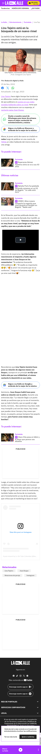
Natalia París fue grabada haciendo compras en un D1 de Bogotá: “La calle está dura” (27, 189)
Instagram (30, 575)
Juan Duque (24, 571)
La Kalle (4, 22)
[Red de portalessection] (38, 702)
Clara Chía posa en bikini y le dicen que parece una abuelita (27, 439)
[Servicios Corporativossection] (38, 707)
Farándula (27, 22)
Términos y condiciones (17, 721)
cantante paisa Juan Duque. (12, 110)
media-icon (20, 750)
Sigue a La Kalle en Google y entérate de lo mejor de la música (22, 385)
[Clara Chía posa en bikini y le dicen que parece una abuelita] (7, 437)
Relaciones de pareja (12, 575)
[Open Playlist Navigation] (38, 750)
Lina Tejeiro (6, 96)
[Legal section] (38, 713)
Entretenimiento (15, 22)
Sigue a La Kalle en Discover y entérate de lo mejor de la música (22, 129)
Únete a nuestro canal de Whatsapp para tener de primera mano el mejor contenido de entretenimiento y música (22, 119)
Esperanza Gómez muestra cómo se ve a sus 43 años (27, 164)
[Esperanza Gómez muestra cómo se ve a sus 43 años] (7, 163)
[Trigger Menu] (3, 3)
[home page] (20, 663)
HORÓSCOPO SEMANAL (20, 8)
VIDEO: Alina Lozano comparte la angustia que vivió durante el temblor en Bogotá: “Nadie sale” (26, 204)
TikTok (4, 142)
